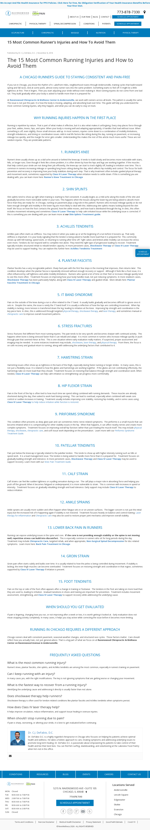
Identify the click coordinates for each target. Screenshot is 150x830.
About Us (74, 17)
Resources (42, 774)
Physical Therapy (131, 33)
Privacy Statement (93, 822)
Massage (75, 33)
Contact (105, 17)
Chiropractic (47, 33)
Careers (109, 774)
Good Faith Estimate (114, 822)
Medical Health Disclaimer (70, 822)
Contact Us (134, 774)
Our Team (85, 17)
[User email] (10, 756)
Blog (95, 17)
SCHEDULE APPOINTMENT (75, 802)
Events (86, 774)
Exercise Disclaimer (46, 822)
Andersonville (120, 789)
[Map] (145, 11)
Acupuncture (17, 33)
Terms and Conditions (24, 822)
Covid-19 (131, 822)
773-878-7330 (128, 11)
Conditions (15, 774)
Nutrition (100, 33)
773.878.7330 (75, 796)
